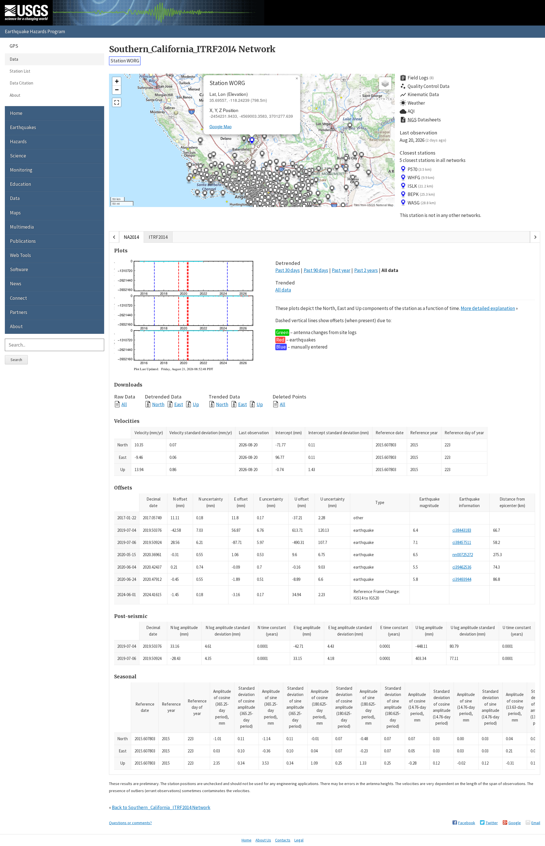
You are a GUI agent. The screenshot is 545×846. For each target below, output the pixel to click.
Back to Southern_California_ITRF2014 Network (161, 807)
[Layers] (385, 83)
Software (19, 269)
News (15, 283)
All (124, 404)
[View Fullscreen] (116, 102)
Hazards (18, 141)
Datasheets (420, 119)
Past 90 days (316, 270)
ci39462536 (461, 567)
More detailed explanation (488, 308)
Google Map (220, 126)
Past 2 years (366, 270)
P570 (419, 169)
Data (14, 59)
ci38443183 (461, 530)
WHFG (421, 177)
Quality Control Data (424, 86)
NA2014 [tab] (131, 237)
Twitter (492, 822)
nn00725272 (462, 554)
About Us (263, 840)
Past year (341, 270)
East (178, 404)
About (15, 95)
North (158, 404)
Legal (298, 840)
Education (20, 184)
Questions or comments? (130, 822)
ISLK (420, 186)
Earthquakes (23, 127)
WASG (422, 203)
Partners (18, 312)
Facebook (466, 822)
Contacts (282, 840)
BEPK (421, 194)
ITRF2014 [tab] (158, 237)
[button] (298, 176)
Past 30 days (287, 270)
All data (390, 270)
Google (514, 822)
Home (16, 113)
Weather (412, 103)
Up (196, 404)
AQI (407, 111)
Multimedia (22, 227)
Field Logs (417, 78)
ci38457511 (461, 542)
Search (16, 359)
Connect (18, 298)
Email (535, 822)
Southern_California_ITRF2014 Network (192, 49)
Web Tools (20, 255)
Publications (23, 241)
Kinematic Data (419, 94)
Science (18, 156)
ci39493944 (461, 579)
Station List (20, 71)
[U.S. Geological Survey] (26, 13)
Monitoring (21, 170)
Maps (15, 213)
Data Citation (21, 83)
